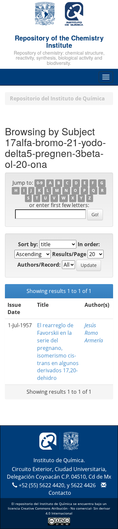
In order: (89, 244)
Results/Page (69, 254)
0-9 (40, 183)
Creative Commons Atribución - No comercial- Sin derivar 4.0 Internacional (65, 510)
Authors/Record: (39, 264)
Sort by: (28, 244)
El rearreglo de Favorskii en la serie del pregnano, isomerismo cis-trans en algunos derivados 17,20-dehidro (58, 352)
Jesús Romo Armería (94, 333)
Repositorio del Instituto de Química (57, 98)
